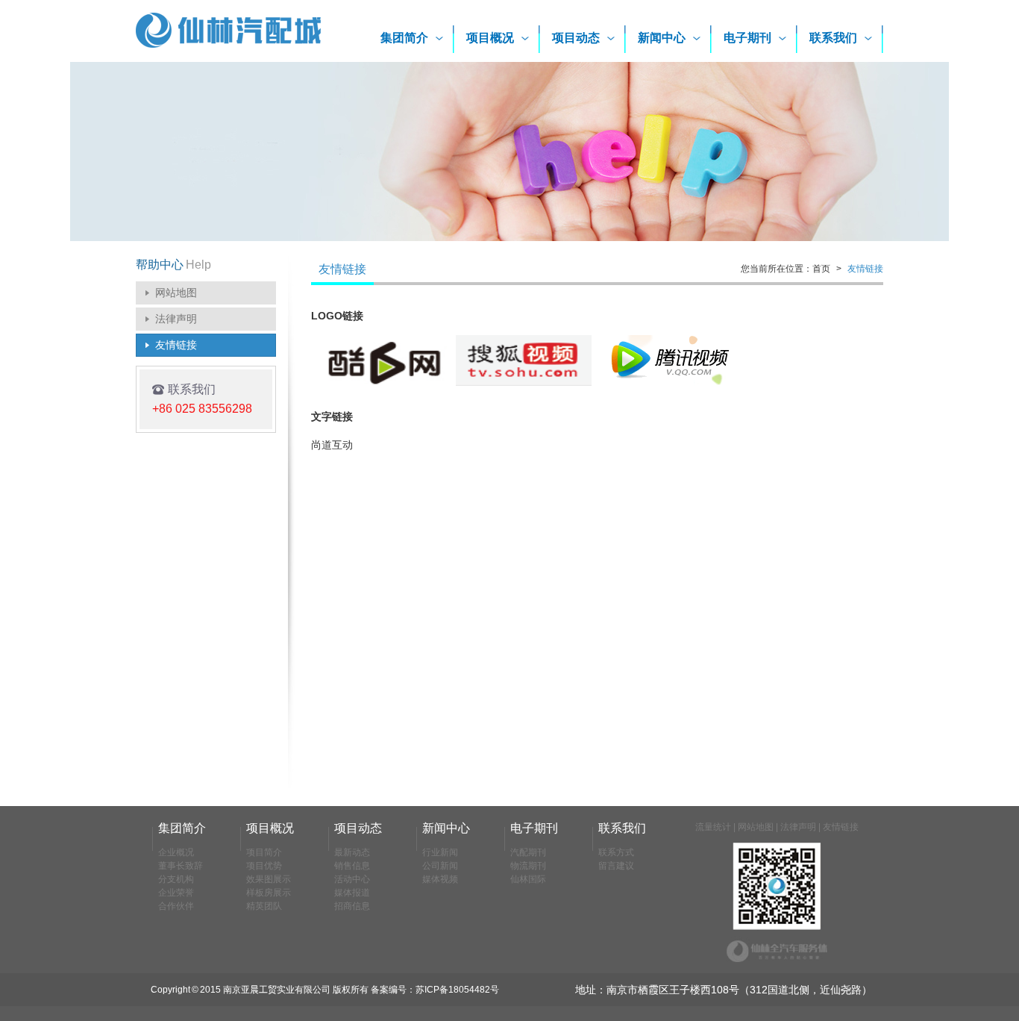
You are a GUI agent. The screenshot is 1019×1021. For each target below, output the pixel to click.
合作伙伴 (176, 906)
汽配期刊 (528, 852)
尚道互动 (332, 445)
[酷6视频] (379, 383)
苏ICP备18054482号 (457, 989)
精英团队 (264, 906)
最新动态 (352, 852)
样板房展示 (268, 892)
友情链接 (176, 345)
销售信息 (352, 866)
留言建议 (616, 866)
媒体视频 (440, 879)
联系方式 (616, 852)
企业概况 (176, 852)
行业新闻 (440, 852)
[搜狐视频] (524, 383)
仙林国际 (528, 879)
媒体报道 (352, 892)
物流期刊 (528, 866)
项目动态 (576, 37)
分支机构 (176, 879)
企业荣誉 (176, 892)
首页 (821, 268)
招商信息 (352, 906)
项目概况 (490, 37)
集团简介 (404, 37)
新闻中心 (662, 37)
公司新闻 (440, 866)
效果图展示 (268, 879)
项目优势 (264, 866)
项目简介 (264, 852)
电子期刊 (747, 37)
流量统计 (713, 827)
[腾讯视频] (668, 383)
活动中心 (352, 879)
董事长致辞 (180, 866)
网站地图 (176, 293)
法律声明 (176, 319)
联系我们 (833, 37)
